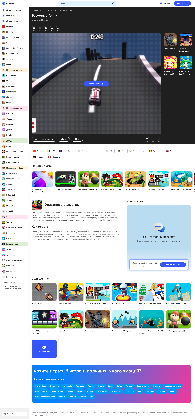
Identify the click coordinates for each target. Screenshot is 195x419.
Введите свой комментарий (145, 264)
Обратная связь (9, 283)
